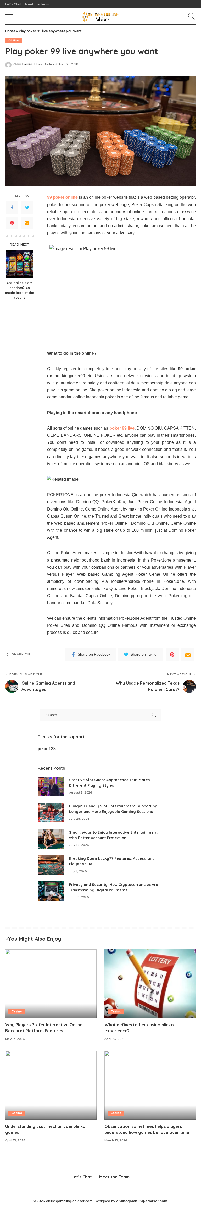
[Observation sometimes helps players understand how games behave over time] (150, 1085)
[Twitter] (27, 207)
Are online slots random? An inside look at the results (19, 290)
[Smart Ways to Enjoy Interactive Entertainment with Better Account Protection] (51, 839)
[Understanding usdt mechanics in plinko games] (51, 1085)
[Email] (27, 223)
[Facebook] (12, 207)
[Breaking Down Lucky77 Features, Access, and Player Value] (51, 865)
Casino (13, 40)
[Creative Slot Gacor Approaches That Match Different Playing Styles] (51, 786)
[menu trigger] (11, 16)
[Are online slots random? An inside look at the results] (20, 264)
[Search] (190, 16)
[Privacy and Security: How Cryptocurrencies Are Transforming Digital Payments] (51, 891)
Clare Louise (22, 64)
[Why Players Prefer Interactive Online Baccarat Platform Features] (51, 983)
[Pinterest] (12, 223)
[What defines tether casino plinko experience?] (150, 983)
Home (10, 31)
